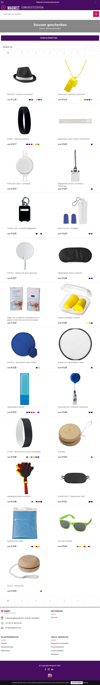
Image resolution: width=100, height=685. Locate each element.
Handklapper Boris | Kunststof (18, 496)
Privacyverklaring (57, 647)
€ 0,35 (62, 367)
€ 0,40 (62, 412)
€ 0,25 (62, 144)
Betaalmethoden (7, 647)
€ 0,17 (11, 144)
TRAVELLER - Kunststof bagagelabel (21, 228)
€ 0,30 (62, 323)
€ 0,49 (11, 546)
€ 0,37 (11, 412)
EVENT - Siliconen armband (18, 139)
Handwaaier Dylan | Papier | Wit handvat (73, 139)
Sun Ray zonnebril (65, 541)
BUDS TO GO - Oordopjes (68, 228)
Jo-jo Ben (61, 452)
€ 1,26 (11, 99)
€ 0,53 (11, 591)
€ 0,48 (11, 501)
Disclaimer (55, 654)
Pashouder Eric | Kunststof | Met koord (73, 407)
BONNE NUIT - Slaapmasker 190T (71, 496)
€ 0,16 (62, 99)
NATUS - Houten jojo (15, 586)
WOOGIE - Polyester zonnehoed (20, 94)
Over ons (54, 617)
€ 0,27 (11, 189)
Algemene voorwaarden (59, 643)
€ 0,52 (62, 457)
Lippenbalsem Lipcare (15, 407)
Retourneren (5, 651)
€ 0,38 (62, 278)
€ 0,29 (11, 233)
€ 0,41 (62, 501)
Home (41, 28)
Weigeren (85, 682)
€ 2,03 (11, 323)
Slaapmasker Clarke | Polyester (70, 273)
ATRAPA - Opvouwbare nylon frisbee (21, 362)
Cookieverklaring (57, 651)
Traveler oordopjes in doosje (69, 318)
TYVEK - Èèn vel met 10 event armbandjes (24, 452)
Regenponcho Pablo (15, 541)
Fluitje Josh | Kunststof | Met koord (71, 94)
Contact (4, 643)
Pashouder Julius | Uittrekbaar (19, 184)
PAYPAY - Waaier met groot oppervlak (22, 273)
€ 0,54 (62, 546)
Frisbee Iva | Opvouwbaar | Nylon (71, 362)
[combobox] (47, 14)
